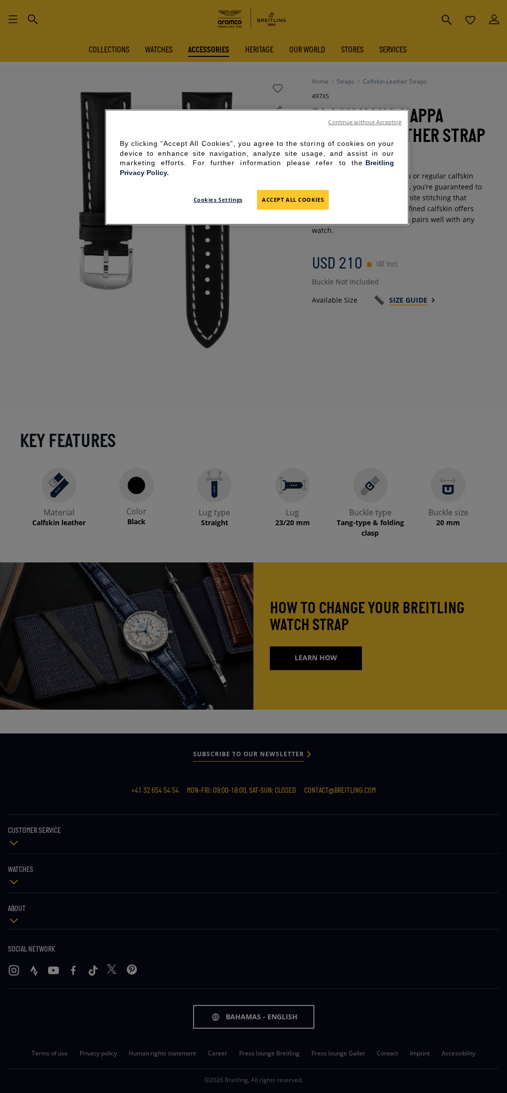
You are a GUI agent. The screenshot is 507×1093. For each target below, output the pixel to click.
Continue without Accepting (365, 122)
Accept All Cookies (293, 199)
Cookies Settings (218, 199)
